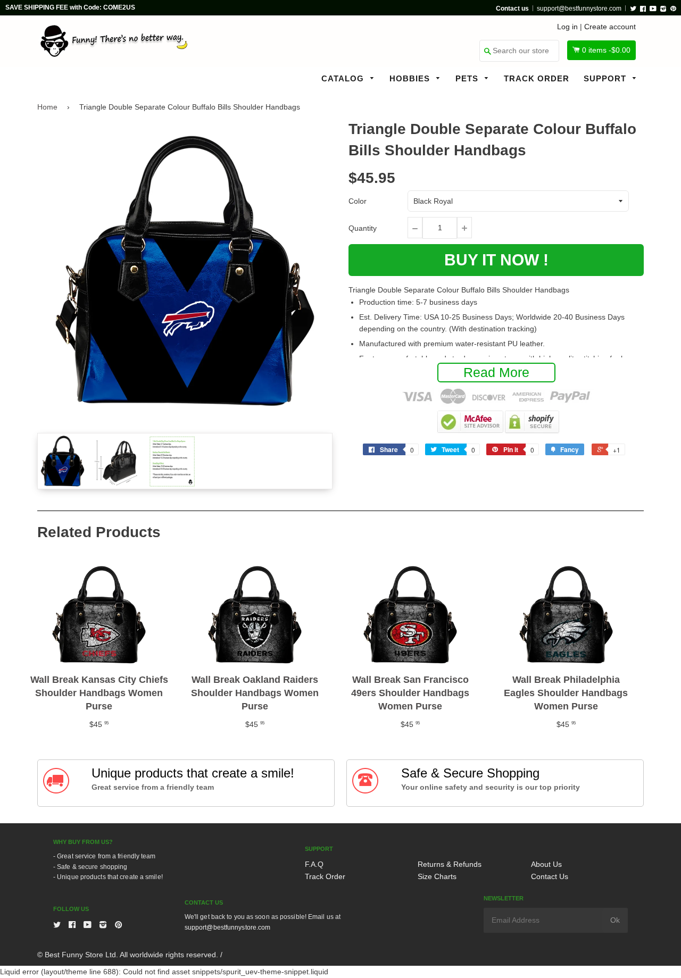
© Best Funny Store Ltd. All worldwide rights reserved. (127, 954)
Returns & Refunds (449, 864)
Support (606, 78)
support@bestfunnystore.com (579, 8)
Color (357, 201)
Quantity (362, 228)
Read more (496, 372)
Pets (468, 78)
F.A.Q (314, 864)
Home (47, 107)
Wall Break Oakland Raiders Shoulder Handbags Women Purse (255, 693)
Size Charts (437, 876)
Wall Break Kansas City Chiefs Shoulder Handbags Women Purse (99, 693)
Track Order (536, 78)
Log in (567, 26)
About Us (546, 864)
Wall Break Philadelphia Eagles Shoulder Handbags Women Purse (566, 693)
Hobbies (411, 78)
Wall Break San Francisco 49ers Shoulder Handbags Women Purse (410, 693)
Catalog (344, 78)
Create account (610, 26)
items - (606, 50)
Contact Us (549, 876)
